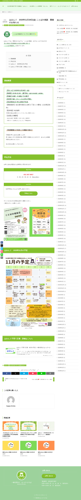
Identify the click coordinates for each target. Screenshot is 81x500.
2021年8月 (61, 298)
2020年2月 (61, 357)
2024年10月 (62, 172)
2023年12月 (62, 205)
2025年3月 (61, 159)
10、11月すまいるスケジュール (65, 25)
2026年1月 (61, 126)
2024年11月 (61, 169)
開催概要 (13, 58)
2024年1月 (61, 202)
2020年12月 (62, 324)
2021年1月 (61, 321)
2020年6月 (61, 344)
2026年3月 (61, 119)
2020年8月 (61, 337)
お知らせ (6, 25)
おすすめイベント (63, 48)
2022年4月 (61, 271)
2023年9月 (61, 215)
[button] (7, 373)
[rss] (75, 1)
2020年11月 (61, 327)
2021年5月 (61, 308)
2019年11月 (61, 367)
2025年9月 (61, 139)
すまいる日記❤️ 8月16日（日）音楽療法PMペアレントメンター (67, 32)
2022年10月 (62, 251)
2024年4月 (61, 192)
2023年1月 (61, 241)
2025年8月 (61, 142)
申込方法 (13, 61)
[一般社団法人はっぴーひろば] (3, 6)
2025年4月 (61, 155)
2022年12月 (62, 245)
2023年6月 (61, 225)
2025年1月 (61, 162)
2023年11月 (62, 208)
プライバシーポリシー (40, 495)
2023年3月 (61, 235)
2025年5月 (61, 152)
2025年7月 (61, 145)
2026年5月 (61, 112)
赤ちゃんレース (64, 91)
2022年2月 (61, 278)
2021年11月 (62, 288)
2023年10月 (62, 212)
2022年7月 (61, 261)
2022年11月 (62, 248)
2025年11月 (62, 132)
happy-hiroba (10, 406)
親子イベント (62, 82)
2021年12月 (62, 284)
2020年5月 (61, 347)
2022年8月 (61, 258)
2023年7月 (61, 222)
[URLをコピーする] (50, 373)
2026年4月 (61, 116)
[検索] (77, 1)
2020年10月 (62, 331)
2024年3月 (61, 195)
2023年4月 (61, 232)
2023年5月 (61, 228)
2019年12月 (62, 364)
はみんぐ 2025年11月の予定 (19, 64)
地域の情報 (62, 76)
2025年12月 (62, 129)
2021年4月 (61, 311)
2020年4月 (61, 351)
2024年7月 (61, 182)
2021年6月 (61, 304)
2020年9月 (61, 334)
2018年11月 (61, 370)
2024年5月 (61, 189)
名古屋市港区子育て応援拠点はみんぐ (16, 25)
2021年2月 (61, 318)
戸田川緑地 (62, 79)
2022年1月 (61, 281)
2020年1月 (61, 361)
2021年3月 (61, 314)
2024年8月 (61, 179)
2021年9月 (61, 294)
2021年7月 (61, 301)
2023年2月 (61, 238)
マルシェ (62, 85)
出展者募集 (62, 67)
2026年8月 (61, 102)
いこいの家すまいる (64, 44)
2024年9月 (61, 175)
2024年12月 (62, 165)
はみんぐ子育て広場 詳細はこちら (21, 66)
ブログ (61, 64)
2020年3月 (61, 354)
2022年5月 (61, 268)
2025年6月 (61, 149)
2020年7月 (61, 341)
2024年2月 (61, 198)
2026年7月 (61, 106)
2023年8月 (61, 218)
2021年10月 (62, 291)
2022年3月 (61, 274)
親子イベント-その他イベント (66, 88)
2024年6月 (61, 185)
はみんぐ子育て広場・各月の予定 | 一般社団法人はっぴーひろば (33, 348)
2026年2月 (61, 122)
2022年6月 (61, 265)
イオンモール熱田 (64, 61)
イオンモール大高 (63, 54)
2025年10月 (62, 136)
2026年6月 (61, 109)
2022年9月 (61, 255)
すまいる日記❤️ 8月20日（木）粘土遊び (67, 28)
